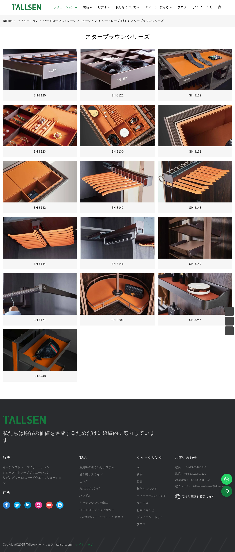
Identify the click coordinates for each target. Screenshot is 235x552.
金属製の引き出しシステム (97, 467)
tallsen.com (64, 544)
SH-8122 (195, 95)
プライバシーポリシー (151, 517)
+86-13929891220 (195, 467)
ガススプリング (89, 488)
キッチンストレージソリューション (26, 467)
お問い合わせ (145, 510)
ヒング (83, 481)
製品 (139, 481)
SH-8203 (117, 319)
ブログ (141, 524)
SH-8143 (195, 207)
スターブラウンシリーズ (147, 20)
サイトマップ (84, 544)
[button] (207, 7)
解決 (139, 474)
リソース (143, 503)
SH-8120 (40, 95)
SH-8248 (40, 376)
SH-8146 (117, 263)
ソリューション (27, 20)
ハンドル (85, 495)
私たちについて (147, 488)
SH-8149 (195, 263)
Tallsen (7, 20)
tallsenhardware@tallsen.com (210, 486)
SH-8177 (40, 319)
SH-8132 (40, 207)
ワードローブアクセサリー (97, 509)
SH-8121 (117, 95)
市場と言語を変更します (197, 496)
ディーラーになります (151, 496)
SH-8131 (195, 151)
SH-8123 (40, 151)
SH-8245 (195, 319)
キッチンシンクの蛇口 (94, 502)
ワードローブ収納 (114, 20)
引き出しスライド (91, 474)
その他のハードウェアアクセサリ (101, 516)
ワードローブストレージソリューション (70, 20)
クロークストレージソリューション (26, 472)
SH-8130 (117, 151)
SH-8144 (40, 263)
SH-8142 (117, 207)
